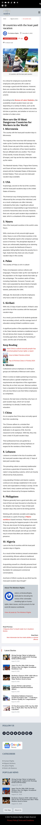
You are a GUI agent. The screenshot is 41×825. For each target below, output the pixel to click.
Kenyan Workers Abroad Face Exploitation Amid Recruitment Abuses (22, 687)
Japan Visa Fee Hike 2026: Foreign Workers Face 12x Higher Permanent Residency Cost (24, 667)
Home (4, 18)
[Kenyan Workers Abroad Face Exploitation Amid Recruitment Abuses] (6, 687)
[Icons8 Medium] (15, 733)
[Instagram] (2, 2)
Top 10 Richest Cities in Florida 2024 (22, 361)
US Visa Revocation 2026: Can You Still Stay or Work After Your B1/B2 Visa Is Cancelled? (25, 707)
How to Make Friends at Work (19, 355)
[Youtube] (5, 2)
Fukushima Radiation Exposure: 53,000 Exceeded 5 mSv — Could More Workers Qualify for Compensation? (24, 697)
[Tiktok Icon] (11, 2)
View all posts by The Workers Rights (18, 612)
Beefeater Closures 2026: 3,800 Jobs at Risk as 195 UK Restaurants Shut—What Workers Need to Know (25, 677)
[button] (39, 12)
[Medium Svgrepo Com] (2, 5)
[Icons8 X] (14, 2)
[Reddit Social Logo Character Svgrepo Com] (17, 2)
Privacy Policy (12, 820)
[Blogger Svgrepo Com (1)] (5, 5)
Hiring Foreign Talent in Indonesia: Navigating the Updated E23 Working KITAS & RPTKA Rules (24, 657)
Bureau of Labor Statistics (25, 100)
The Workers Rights (13, 33)
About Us (18, 810)
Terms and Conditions (26, 820)
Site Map (7, 810)
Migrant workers (14, 18)
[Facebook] (8, 2)
